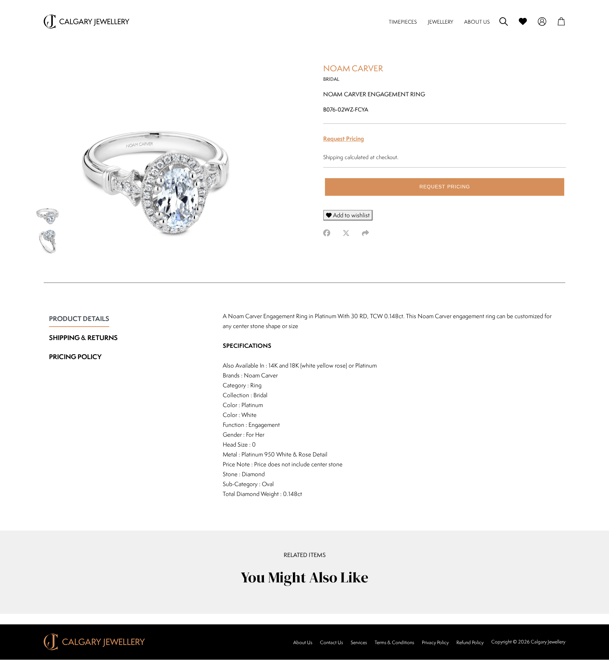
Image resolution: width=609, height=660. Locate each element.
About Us (302, 642)
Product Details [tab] (79, 318)
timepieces (403, 21)
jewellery (440, 21)
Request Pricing (343, 138)
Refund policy (470, 642)
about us (477, 21)
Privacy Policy (435, 642)
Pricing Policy (75, 356)
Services (359, 642)
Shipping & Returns (83, 337)
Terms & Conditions (394, 642)
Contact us (331, 642)
